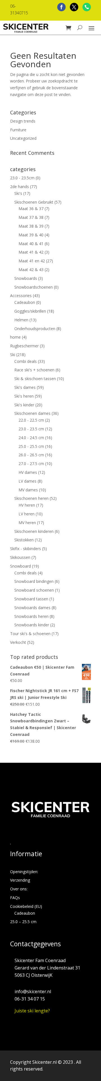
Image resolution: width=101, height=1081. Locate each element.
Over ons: (18, 889)
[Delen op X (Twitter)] (74, 7)
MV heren (27, 522)
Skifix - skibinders (25, 548)
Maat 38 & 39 (31, 226)
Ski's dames (25, 387)
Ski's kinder (24, 404)
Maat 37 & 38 (31, 217)
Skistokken (24, 539)
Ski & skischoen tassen (35, 378)
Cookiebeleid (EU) (26, 906)
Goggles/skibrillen (30, 311)
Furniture (18, 129)
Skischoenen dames (32, 413)
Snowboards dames (32, 607)
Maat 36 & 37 (31, 208)
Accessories (21, 295)
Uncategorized (23, 138)
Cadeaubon (24, 302)
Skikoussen (20, 557)
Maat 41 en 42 (32, 260)
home (15, 337)
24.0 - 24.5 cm (31, 437)
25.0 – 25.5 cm (23, 921)
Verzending (20, 880)
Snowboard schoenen (34, 590)
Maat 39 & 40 (31, 234)
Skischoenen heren (31, 498)
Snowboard (20, 566)
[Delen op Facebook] (61, 7)
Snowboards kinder (31, 624)
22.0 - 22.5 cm (31, 420)
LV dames (27, 481)
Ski (12, 354)
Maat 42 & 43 (31, 269)
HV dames (28, 472)
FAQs (15, 897)
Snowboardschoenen (33, 287)
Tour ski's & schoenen (30, 633)
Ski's (18, 193)
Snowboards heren (31, 616)
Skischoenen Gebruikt (33, 202)
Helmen (21, 319)
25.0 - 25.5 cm (31, 446)
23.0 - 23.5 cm (31, 428)
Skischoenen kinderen (34, 531)
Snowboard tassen (31, 598)
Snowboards (25, 278)
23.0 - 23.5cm (22, 177)
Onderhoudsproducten (34, 328)
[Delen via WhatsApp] (86, 7)
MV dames (28, 489)
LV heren (27, 513)
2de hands (19, 186)
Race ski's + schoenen (34, 369)
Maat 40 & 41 (31, 243)
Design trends (22, 121)
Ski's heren (24, 396)
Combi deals (25, 361)
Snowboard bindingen (34, 581)
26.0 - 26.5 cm (31, 454)
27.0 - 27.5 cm (31, 463)
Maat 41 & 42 (31, 252)
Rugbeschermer (24, 345)
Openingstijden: (24, 871)
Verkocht (18, 642)
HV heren (27, 505)
